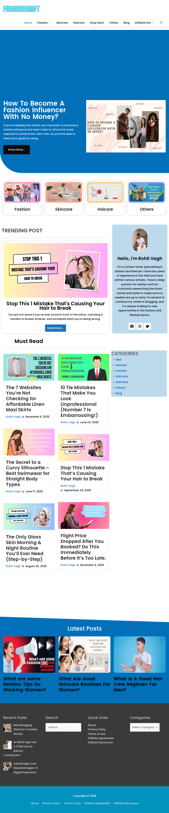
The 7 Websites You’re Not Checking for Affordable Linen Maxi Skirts (25, 398)
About (92, 725)
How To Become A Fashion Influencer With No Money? (34, 110)
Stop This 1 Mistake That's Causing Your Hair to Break (55, 305)
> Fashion (120, 371)
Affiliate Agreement (101, 738)
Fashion (42, 23)
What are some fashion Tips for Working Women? (24, 684)
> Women (120, 365)
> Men (117, 360)
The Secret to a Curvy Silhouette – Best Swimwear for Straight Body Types (28, 473)
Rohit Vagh (13, 417)
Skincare (62, 23)
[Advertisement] (84, 53)
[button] (161, 22)
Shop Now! (97, 23)
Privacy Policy (97, 729)
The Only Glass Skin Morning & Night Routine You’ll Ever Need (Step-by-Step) (24, 548)
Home (28, 23)
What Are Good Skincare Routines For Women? (84, 684)
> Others (119, 388)
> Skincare (120, 376)
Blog (127, 23)
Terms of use (96, 734)
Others (113, 23)
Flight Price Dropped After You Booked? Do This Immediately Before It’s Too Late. (83, 547)
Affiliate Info (143, 23)
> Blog (117, 393)
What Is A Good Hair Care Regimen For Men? (138, 684)
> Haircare (120, 382)
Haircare (78, 23)
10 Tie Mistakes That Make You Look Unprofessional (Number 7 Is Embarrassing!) (79, 401)
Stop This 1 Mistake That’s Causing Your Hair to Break (83, 473)
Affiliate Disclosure (100, 742)
